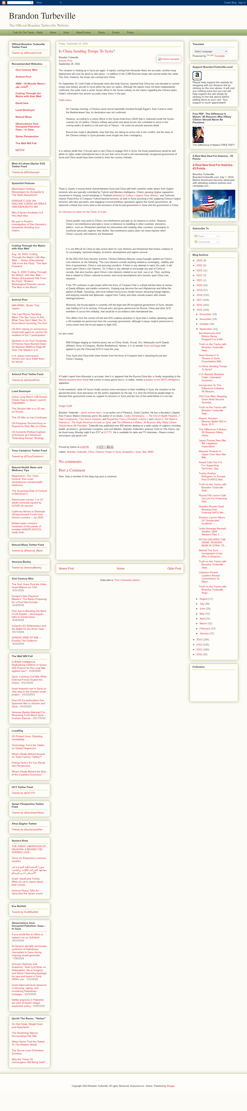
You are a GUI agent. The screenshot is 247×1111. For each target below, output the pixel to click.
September (206, 329)
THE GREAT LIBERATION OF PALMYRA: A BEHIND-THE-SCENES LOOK (29, 849)
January (205, 633)
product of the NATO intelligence (163, 379)
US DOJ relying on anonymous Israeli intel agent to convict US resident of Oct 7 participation (29, 332)
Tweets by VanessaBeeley (27, 567)
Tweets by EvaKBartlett (25, 911)
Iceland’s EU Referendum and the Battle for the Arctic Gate (29, 627)
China (91, 452)
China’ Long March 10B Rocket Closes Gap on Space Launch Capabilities (29, 399)
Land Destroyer (25, 110)
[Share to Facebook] (108, 447)
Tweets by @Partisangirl (25, 172)
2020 (200, 285)
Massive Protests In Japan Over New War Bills (212, 454)
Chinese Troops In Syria (108, 452)
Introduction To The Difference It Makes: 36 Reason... (212, 388)
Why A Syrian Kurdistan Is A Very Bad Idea (27, 214)
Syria (138, 452)
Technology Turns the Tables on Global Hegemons (28, 747)
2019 (200, 290)
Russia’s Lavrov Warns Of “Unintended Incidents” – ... (212, 520)
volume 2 (158, 419)
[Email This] (98, 447)
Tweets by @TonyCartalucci (27, 456)
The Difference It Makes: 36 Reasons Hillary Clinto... (213, 432)
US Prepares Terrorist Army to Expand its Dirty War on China (29, 425)
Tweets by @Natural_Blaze (27, 550)
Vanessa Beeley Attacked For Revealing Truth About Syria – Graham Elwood (29, 715)
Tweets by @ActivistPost (26, 380)
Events (116, 32)
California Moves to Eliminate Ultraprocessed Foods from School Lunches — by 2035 (28, 514)
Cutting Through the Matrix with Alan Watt (28, 95)
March (204, 623)
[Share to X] (105, 447)
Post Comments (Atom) (127, 580)
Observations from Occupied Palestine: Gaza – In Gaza (28, 126)
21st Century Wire (26, 69)
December (206, 314)
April (202, 618)
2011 (200, 654)
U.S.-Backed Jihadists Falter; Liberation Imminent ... (211, 377)
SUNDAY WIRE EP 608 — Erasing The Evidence (26, 639)
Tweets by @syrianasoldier (27, 829)
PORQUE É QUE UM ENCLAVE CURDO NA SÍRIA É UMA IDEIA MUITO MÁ (29, 203)
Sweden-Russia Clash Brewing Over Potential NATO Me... (212, 509)
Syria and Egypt (152, 345)
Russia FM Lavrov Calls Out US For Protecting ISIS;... (213, 498)
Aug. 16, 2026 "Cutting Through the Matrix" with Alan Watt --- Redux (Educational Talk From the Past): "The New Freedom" (29, 260)
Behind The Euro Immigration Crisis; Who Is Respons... (211, 553)
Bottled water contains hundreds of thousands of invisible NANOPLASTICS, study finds (27, 528)
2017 (200, 299)
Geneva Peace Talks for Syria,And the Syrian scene (27, 892)
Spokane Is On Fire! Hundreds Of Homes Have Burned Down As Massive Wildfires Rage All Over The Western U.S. (29, 345)
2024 (200, 265)
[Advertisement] (75, 172)
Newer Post (66, 568)
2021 (200, 280)
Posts (200, 236)
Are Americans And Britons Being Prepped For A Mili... (212, 336)
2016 (200, 304)
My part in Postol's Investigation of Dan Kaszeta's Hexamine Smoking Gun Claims (29, 226)
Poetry (130, 32)
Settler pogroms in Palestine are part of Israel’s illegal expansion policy (28, 1002)
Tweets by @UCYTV (23, 792)
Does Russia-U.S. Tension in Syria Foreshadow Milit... (211, 358)
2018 (200, 295)
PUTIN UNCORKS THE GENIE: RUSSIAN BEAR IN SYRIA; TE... (213, 542)
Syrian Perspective (27, 136)
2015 (200, 309)
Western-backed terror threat (74, 379)
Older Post (174, 568)
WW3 (150, 452)
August (204, 598)
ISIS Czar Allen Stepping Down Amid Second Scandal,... (213, 399)
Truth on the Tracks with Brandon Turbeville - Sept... (212, 347)
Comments (203, 241)
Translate (219, 55)
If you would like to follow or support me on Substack (27, 936)
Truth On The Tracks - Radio (28, 32)
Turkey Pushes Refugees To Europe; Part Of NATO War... (212, 476)
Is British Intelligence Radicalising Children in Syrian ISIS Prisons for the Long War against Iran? (29, 666)
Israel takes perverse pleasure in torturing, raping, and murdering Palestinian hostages (29, 989)
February (205, 628)
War (144, 452)
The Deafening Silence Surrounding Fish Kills (25, 1034)
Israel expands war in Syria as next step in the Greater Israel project (29, 691)
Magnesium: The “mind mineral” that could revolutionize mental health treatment (27, 480)
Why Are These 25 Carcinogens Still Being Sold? (28, 1061)
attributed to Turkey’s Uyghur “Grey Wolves (135, 195)
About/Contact (83, 32)
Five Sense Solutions (90, 419)
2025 (200, 260)
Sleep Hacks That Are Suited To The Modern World (28, 1043)
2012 (200, 649)
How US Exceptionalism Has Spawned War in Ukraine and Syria (28, 703)
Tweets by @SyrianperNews (28, 812)
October (205, 323)
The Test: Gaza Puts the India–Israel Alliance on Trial (29, 586)
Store (66, 32)
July (202, 603)
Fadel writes (65, 100)
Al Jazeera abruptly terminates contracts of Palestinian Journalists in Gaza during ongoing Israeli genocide (29, 951)
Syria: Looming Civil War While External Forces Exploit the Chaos (29, 679)
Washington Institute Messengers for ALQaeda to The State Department (28, 191)
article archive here (91, 412)
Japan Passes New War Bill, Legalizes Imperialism (212, 443)
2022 (200, 275)
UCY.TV (20, 150)
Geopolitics (128, 452)
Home (53, 32)
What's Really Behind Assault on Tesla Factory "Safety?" (28, 756)
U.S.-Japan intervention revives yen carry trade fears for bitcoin (28, 358)
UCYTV (108, 432)
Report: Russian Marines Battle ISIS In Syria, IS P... (212, 421)
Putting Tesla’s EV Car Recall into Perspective (28, 764)
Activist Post (65, 60)
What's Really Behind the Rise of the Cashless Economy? (29, 773)
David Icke (22, 103)
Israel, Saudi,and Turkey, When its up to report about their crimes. (27, 881)
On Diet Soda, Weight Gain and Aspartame (27, 1026)
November (206, 319)
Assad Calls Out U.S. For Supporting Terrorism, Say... (211, 465)
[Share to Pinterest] (112, 447)
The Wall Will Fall (26, 143)
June (203, 608)
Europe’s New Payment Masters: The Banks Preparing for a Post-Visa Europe (29, 599)
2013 (200, 644)
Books (101, 32)
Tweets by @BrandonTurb (27, 52)
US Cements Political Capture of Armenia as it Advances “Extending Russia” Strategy (29, 434)
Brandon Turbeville (42, 15)
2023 (200, 270)
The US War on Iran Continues (29, 417)
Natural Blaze (24, 116)
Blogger (171, 1086)
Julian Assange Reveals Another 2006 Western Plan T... (212, 531)
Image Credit (65, 406)
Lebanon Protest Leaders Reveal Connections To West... (209, 577)
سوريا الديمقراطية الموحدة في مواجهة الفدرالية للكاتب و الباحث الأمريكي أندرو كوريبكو (29, 869)
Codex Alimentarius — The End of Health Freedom (150, 416)
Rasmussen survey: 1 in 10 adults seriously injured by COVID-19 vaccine (27, 502)
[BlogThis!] (101, 447)
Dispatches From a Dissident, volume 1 (127, 419)
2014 (200, 639)
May (202, 613)
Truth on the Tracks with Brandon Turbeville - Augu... (212, 589)
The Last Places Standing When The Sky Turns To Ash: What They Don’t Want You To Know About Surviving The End (29, 319)
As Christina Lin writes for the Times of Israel (82, 212)
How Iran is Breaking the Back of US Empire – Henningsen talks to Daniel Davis (29, 614)
